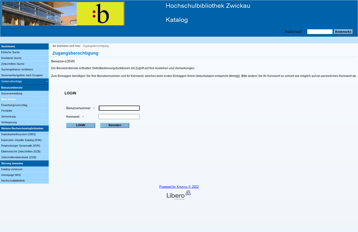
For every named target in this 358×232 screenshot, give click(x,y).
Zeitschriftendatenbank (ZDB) (18, 157)
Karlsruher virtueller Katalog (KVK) (21, 140)
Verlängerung (9, 122)
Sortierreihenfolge (11, 81)
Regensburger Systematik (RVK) (20, 145)
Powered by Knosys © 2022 (179, 187)
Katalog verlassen (11, 169)
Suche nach (293, 31)
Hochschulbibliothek (13, 180)
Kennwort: (73, 116)
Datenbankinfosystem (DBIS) (18, 134)
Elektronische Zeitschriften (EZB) (20, 151)
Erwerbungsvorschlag (14, 105)
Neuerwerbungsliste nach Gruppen (22, 75)
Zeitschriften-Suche (12, 63)
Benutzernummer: (78, 108)
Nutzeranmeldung (11, 93)
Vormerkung (8, 116)
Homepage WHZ (11, 175)
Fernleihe (6, 110)
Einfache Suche (10, 52)
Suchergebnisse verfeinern (17, 69)
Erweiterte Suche (11, 58)
